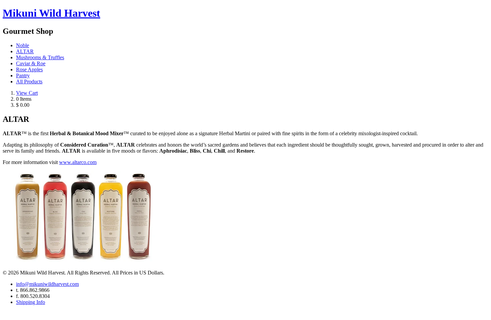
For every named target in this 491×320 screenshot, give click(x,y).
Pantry (23, 75)
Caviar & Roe (30, 63)
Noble (22, 45)
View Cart (27, 93)
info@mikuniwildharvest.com (47, 284)
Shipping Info (30, 302)
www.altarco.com (78, 162)
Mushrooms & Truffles (40, 57)
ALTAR (25, 51)
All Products (29, 81)
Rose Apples (29, 69)
